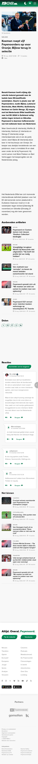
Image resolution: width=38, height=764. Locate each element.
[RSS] (31, 681)
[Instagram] (6, 681)
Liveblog (24, 675)
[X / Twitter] (3, 325)
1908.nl (10, 3)
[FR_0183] (7, 375)
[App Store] (17, 687)
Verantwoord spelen (7, 735)
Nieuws (4, 647)
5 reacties (23, 56)
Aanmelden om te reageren (19, 366)
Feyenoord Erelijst (26, 755)
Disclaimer (5, 731)
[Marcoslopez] (8, 427)
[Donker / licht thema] (25, 3)
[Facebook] (12, 325)
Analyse (5, 671)
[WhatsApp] (16, 325)
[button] (21, 375)
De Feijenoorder (27, 658)
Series (4, 668)
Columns (24, 647)
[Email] (8, 325)
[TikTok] (27, 681)
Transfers (5, 651)
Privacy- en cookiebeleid (9, 729)
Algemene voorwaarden (8, 733)
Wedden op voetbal (7, 755)
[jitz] (7, 473)
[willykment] (7, 451)
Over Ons (24, 671)
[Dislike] (11, 417)
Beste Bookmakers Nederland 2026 (7, 750)
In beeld (24, 664)
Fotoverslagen (26, 661)
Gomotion (12, 741)
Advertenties (25, 668)
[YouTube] (23, 681)
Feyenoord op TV (7, 753)
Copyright (4, 737)
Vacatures (28, 637)
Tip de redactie (9, 637)
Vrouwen (5, 675)
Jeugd (4, 664)
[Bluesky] (15, 681)
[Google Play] (6, 687)
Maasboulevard (26, 654)
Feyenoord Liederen (26, 751)
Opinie (4, 654)
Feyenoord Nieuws (26, 753)
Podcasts (24, 651)
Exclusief (5, 658)
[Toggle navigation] (34, 3)
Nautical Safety (25, 749)
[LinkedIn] (20, 325)
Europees (5, 661)
